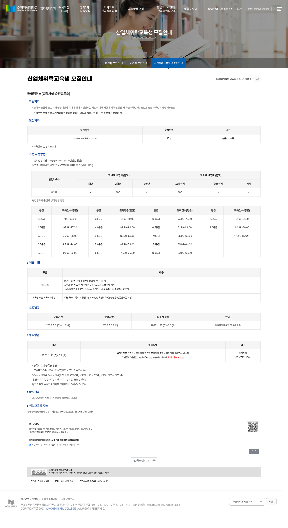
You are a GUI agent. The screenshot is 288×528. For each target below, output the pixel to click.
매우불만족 (75, 444)
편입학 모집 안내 (114, 63)
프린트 (258, 79)
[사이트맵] (281, 11)
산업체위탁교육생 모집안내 (168, 63)
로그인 (239, 9)
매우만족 (35, 444)
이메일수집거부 (49, 499)
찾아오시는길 (67, 499)
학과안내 (213, 9)
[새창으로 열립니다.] (144, 459)
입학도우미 (190, 9)
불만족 (63, 444)
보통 (54, 444)
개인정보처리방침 (29, 499)
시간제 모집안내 (138, 63)
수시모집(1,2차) (63, 9)
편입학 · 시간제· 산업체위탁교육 (166, 9)
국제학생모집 (136, 9)
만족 (46, 444)
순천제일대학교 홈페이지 (258, 9)
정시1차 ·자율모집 (85, 9)
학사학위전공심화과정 (109, 9)
